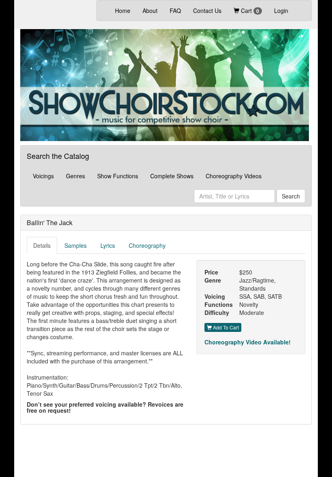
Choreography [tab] (147, 245)
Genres (75, 176)
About (150, 10)
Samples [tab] (75, 245)
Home (125, 10)
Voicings (43, 176)
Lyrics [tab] (107, 245)
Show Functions (117, 176)
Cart (249, 10)
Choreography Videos (234, 176)
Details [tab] (42, 245)
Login (281, 10)
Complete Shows (172, 176)
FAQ (175, 10)
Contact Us (207, 10)
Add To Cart (225, 327)
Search (291, 196)
